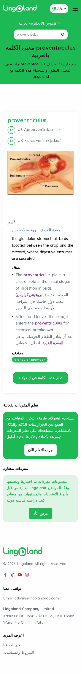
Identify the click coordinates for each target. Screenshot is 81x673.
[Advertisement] (40, 98)
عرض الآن (40, 513)
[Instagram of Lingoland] (27, 575)
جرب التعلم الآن (40, 449)
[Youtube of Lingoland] (19, 575)
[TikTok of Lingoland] (12, 575)
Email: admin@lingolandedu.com (31, 598)
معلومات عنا (12, 644)
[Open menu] (75, 9)
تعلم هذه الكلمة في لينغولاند (40, 377)
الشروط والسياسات (18, 652)
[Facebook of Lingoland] (5, 575)
